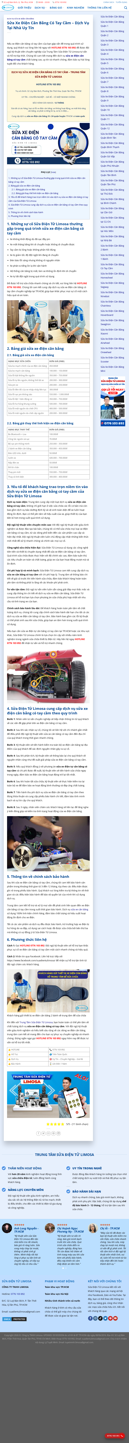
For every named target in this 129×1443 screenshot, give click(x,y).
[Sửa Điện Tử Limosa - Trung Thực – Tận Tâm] (8, 7)
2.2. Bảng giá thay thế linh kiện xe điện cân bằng (35, 193)
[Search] (125, 8)
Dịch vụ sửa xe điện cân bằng (20, 19)
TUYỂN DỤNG (121, 2)
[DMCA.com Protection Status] (14, 1318)
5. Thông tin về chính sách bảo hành (25, 212)
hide (53, 172)
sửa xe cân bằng (79, 909)
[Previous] (6, 1247)
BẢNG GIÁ (56, 7)
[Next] (123, 1247)
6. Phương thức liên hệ (19, 216)
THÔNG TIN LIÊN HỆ (99, 7)
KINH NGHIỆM (75, 7)
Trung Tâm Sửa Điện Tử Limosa (36, 1022)
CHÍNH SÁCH (108, 2)
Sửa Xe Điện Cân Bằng (112, 16)
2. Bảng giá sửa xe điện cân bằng (24, 185)
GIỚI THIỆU (24, 7)
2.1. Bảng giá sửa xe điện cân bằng (28, 189)
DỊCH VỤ (40, 7)
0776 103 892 (18, 1293)
